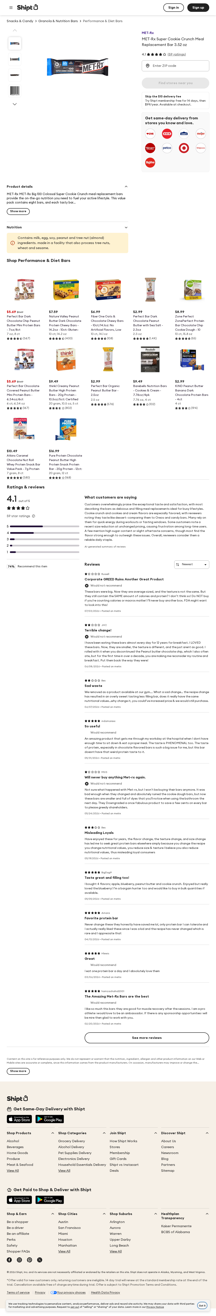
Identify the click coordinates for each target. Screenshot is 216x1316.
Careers (167, 1147)
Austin (63, 1222)
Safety (12, 1245)
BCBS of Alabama (175, 1232)
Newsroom (169, 1153)
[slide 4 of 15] (14, 91)
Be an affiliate (18, 1233)
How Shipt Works (123, 1141)
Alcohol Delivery (71, 1147)
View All (13, 1170)
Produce (13, 1159)
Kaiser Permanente (176, 1226)
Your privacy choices (71, 1292)
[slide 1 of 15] (14, 43)
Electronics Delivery (74, 1159)
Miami (63, 1233)
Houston (65, 1239)
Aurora (115, 1228)
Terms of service (18, 1292)
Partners (168, 1164)
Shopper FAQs (18, 1251)
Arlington (117, 1222)
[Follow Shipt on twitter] (39, 1260)
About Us (168, 1141)
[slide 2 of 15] (14, 59)
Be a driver (15, 1228)
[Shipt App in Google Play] (49, 1119)
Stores (115, 1147)
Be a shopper (17, 1222)
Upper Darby (120, 1239)
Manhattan (67, 1245)
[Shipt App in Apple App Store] (19, 1119)
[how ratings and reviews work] (33, 516)
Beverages (15, 1147)
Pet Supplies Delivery (75, 1153)
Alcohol (13, 1141)
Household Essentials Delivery (82, 1164)
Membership (120, 1153)
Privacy (40, 1292)
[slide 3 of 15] (14, 75)
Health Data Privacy (105, 1292)
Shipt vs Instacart (124, 1164)
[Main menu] (11, 7)
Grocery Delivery (71, 1141)
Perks (11, 1239)
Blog (164, 1159)
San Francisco (69, 1228)
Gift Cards (118, 1159)
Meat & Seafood (20, 1164)
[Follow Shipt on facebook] (9, 1260)
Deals (114, 1170)
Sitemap (167, 1170)
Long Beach (119, 1245)
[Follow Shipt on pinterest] (29, 1260)
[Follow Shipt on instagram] (19, 1260)
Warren (116, 1233)
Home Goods (17, 1153)
